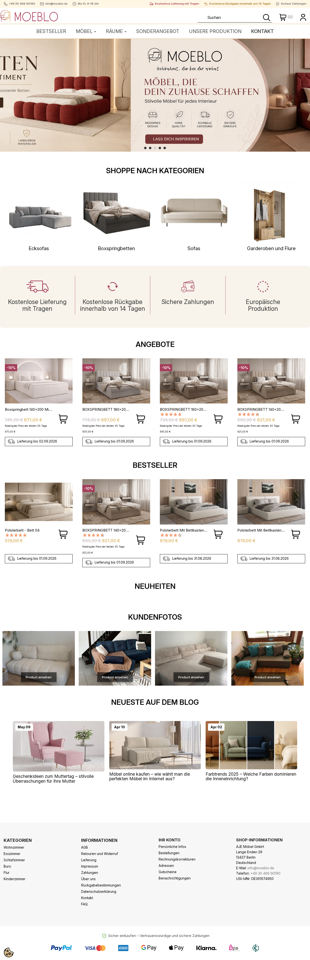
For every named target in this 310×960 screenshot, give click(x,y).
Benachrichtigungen (175, 878)
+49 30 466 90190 (22, 3)
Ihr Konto (169, 839)
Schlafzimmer (14, 860)
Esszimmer (12, 854)
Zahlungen (89, 872)
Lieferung (88, 860)
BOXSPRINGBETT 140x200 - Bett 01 (190, 409)
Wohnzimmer (14, 847)
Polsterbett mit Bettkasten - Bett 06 (190, 530)
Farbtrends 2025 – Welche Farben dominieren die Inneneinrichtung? (251, 776)
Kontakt (87, 898)
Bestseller (155, 465)
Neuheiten (155, 586)
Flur (6, 872)
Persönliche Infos (172, 847)
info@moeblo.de (56, 3)
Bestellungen (169, 853)
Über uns (88, 879)
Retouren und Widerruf (99, 854)
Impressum (89, 866)
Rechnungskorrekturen (177, 859)
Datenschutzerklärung (98, 891)
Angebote (155, 344)
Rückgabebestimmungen (101, 885)
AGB (84, 847)
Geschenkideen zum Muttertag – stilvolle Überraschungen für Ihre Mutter (53, 779)
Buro (7, 866)
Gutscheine (168, 872)
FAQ (84, 904)
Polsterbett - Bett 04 (22, 530)
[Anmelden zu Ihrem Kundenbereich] (303, 17)
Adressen (166, 865)
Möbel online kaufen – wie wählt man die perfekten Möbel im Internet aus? (149, 776)
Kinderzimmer (14, 879)
